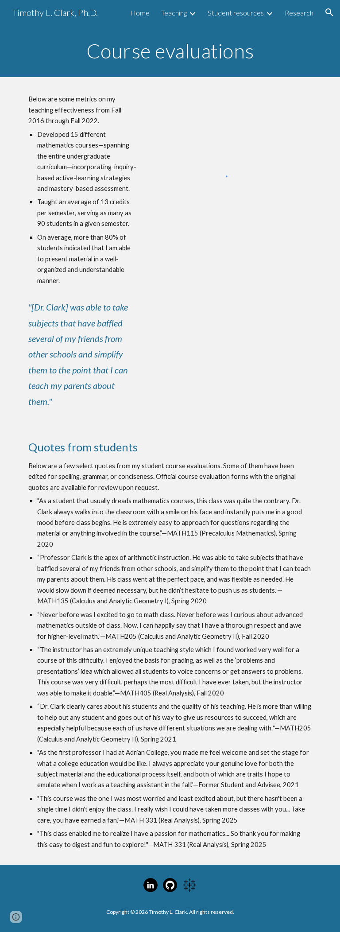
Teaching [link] (174, 12)
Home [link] (140, 12)
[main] (169, 50)
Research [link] (299, 12)
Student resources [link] (236, 12)
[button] (329, 12)
